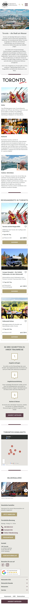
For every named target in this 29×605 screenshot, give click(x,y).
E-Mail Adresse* (7, 306)
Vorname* (6, 291)
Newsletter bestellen (15, 329)
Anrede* (5, 283)
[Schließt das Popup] (25, 270)
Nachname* (6, 298)
